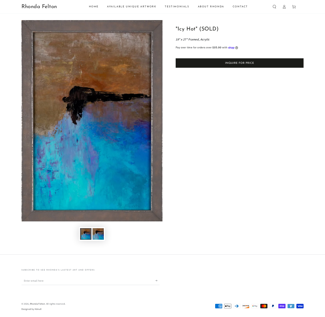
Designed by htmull (31, 309)
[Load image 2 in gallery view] (98, 234)
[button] (274, 7)
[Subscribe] (157, 281)
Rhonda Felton (37, 303)
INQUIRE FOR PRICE (239, 63)
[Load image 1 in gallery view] (85, 234)
